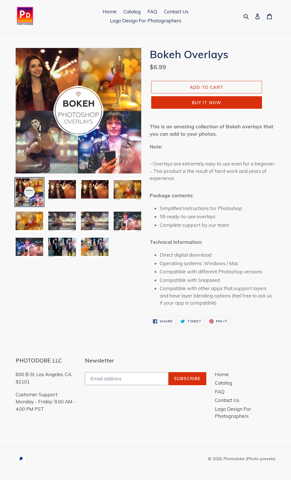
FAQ (220, 392)
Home (222, 374)
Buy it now (207, 102)
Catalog (223, 383)
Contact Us (227, 400)
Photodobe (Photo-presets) (249, 458)
